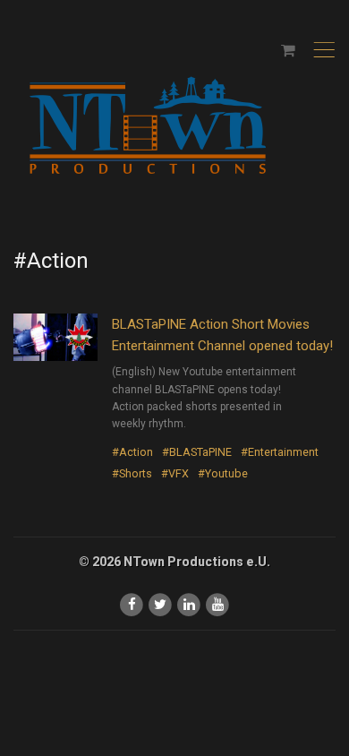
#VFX (175, 473)
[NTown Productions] (147, 127)
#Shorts (132, 473)
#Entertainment (280, 452)
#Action (132, 452)
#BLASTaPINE (197, 452)
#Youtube (223, 473)
